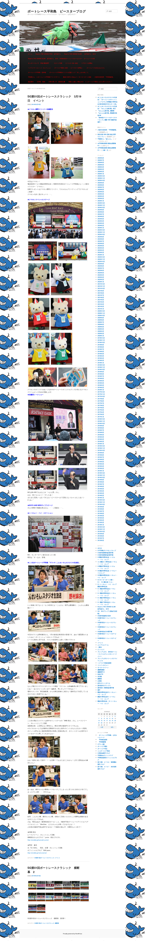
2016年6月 (101, 432)
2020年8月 (101, 320)
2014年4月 (101, 491)
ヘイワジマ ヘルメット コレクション (39, 68)
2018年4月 (101, 383)
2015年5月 (101, 462)
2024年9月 (101, 210)
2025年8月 (101, 185)
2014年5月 (101, 489)
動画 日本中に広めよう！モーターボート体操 (77, 77)
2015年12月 (101, 446)
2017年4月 (101, 410)
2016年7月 (101, 430)
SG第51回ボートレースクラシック (44, 858)
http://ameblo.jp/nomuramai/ (37, 853)
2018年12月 (101, 365)
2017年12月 (101, 392)
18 (110, 721)
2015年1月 (101, 471)
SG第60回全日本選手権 (105, 631)
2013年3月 (101, 520)
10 (107, 718)
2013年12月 (101, 500)
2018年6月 (101, 378)
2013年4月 (101, 518)
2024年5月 (101, 219)
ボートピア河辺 (102, 749)
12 (112, 718)
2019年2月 (101, 360)
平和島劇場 (102, 742)
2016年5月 (101, 435)
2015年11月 (101, 448)
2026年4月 (101, 167)
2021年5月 (101, 300)
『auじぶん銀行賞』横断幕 (106, 111)
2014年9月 (101, 480)
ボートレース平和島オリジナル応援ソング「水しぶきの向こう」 (69, 72)
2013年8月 (101, 509)
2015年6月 (101, 459)
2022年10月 (101, 261)
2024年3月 (101, 223)
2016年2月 (101, 441)
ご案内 (100, 647)
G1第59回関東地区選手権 (105, 553)
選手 (99, 690)
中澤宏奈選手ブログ (104, 753)
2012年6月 (101, 540)
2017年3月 (101, 412)
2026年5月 (101, 165)
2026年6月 (101, 162)
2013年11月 (101, 502)
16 (104, 721)
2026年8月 (101, 158)
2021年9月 (101, 291)
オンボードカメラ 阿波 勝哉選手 (39, 63)
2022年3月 (101, 277)
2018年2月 (101, 387)
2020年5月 (101, 327)
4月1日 (100, 548)
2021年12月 (101, 284)
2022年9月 (101, 264)
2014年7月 (101, 484)
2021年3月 (101, 304)
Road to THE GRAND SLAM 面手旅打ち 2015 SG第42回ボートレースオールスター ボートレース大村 (61, 59)
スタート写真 (58, 63)
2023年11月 (101, 232)
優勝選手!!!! (101, 672)
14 (99, 721)
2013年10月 (101, 504)
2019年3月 (101, 358)
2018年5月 (101, 381)
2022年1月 (101, 282)
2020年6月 (101, 324)
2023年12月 (101, 230)
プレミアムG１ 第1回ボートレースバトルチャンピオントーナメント (107, 654)
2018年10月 (101, 369)
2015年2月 (101, 468)
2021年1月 (101, 309)
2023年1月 (101, 255)
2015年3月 (101, 466)
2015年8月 (101, 455)
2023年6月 (101, 243)
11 (110, 718)
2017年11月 (101, 394)
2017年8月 (101, 401)
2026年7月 (101, 160)
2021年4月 (101, 302)
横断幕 (57, 923)
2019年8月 (101, 347)
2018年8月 (101, 374)
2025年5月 (101, 192)
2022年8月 (101, 266)
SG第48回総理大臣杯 (104, 616)
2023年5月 (101, 246)
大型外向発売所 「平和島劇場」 (104, 77)
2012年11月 (101, 529)
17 (107, 721)
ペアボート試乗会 (86, 63)
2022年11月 (101, 259)
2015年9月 (101, 453)
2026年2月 (101, 171)
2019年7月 (101, 349)
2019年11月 (101, 340)
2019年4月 (101, 356)
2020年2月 (101, 333)
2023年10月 (101, 234)
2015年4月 (101, 464)
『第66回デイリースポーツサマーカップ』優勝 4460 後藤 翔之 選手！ (107, 120)
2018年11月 (101, 367)
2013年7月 (101, 511)
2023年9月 (101, 237)
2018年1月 (101, 390)
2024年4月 (101, 221)
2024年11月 (101, 205)
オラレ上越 (101, 744)
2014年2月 (101, 495)
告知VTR (100, 674)
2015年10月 (101, 450)
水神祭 (100, 681)
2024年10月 (101, 207)
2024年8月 (101, 212)
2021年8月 (101, 293)
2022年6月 (101, 270)
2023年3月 (101, 250)
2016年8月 (101, 428)
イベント (57, 858)
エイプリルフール (103, 645)
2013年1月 (101, 525)
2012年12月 (101, 527)
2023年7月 (101, 241)
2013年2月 (101, 522)
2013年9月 (101, 507)
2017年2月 (101, 414)
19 (112, 721)
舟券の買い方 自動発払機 (57, 82)
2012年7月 (101, 538)
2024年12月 (101, 203)
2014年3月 (101, 493)
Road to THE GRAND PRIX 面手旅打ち (48, 54)
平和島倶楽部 (102, 740)
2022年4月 (101, 275)
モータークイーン (103, 667)
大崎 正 (105, 150)
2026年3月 (101, 169)
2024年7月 (101, 214)
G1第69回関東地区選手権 (105, 555)
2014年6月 (101, 486)
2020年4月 (101, 329)
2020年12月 (101, 311)
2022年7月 (101, 268)
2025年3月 (101, 196)
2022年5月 (101, 273)
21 (99, 723)
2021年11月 (101, 286)
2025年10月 (101, 180)
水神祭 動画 (41, 82)
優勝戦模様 (101, 670)
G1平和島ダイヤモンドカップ (107, 550)
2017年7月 (101, 403)
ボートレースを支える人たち (96, 68)
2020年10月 (101, 315)
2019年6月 (101, 351)
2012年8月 (101, 536)
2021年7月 (101, 295)
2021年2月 (101, 306)
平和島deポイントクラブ (105, 755)
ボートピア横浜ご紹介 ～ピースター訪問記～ (68, 68)
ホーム (30, 54)
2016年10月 (101, 423)
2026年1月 (101, 174)
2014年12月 (101, 473)
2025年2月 (101, 198)
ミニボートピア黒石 (104, 751)
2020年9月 (101, 318)
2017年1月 (101, 417)
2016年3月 (101, 439)
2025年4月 (101, 194)
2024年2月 (101, 225)
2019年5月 (101, 354)
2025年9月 (101, 183)
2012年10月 (101, 531)
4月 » (112, 727)
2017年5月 (101, 408)
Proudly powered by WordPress (72, 934)
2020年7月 (101, 322)
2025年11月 (101, 178)
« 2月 (101, 727)
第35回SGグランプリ (104, 685)
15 (101, 721)
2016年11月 (101, 421)
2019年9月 (101, 345)
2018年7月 (101, 376)
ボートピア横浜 (102, 746)
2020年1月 (101, 336)
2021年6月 (101, 297)
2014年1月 (101, 498)
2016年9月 (101, 426)
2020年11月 (101, 313)
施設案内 (31, 82)
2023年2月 (101, 252)
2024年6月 (101, 216)
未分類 (100, 676)
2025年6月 (101, 189)
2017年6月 (101, 405)
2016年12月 (101, 419)
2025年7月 (101, 187)
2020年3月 (101, 331)
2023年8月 (101, 239)
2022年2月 (101, 279)
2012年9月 (101, 534)
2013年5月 (101, 516)
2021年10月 (101, 288)
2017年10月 (101, 396)
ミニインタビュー (103, 665)
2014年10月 (101, 477)
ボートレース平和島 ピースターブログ (56, 11)
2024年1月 (101, 228)
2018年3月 (101, 385)
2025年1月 (101, 201)
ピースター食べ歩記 (71, 63)
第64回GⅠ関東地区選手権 (106, 688)
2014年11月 (101, 475)
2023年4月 (101, 248)
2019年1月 (101, 363)
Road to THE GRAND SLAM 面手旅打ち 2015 (80, 54)
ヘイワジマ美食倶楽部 (104, 663)
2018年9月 (101, 372)
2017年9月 (101, 399)
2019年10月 (101, 342)
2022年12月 (101, 257)
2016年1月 (101, 444)
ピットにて (101, 649)
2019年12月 (101, 338)
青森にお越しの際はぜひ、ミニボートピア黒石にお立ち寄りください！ (90, 82)
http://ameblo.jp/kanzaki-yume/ (38, 840)
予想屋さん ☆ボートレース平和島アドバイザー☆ (44, 77)
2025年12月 (101, 176)
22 (101, 723)
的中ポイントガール (104, 683)
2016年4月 (101, 437)
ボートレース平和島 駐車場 (37, 72)
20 (115, 721)
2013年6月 (101, 513)
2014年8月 (101, 482)
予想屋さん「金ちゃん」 (105, 139)
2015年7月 (101, 457)
